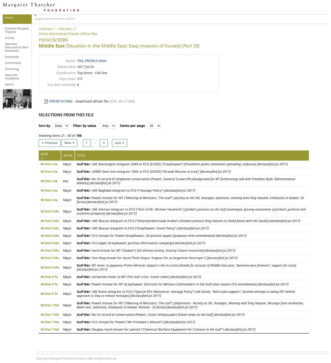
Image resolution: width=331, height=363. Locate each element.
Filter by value (84, 125)
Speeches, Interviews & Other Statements (17, 47)
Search (9, 85)
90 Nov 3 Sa (49, 164)
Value (68, 155)
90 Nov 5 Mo (50, 211)
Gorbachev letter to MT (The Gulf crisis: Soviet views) (139, 277)
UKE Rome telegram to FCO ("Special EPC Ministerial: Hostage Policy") (186, 293)
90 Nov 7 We (50, 305)
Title (81, 155)
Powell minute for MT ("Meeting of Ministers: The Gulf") (190, 200)
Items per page (132, 125)
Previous (51, 143)
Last (118, 143)
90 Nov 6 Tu (49, 277)
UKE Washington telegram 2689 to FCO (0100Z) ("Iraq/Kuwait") (182, 164)
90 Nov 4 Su (49, 190)
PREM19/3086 (61, 101)
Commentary (13, 63)
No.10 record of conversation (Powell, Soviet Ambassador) (161, 314)
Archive (9, 38)
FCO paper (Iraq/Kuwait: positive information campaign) (141, 243)
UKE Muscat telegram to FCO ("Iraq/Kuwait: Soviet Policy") (143, 228)
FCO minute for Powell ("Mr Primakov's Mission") (136, 322)
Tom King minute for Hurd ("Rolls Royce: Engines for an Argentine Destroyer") (157, 258)
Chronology (12, 69)
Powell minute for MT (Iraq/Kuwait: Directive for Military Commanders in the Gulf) (182, 284)
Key (65, 181)
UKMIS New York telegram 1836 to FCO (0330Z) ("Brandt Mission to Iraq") (154, 171)
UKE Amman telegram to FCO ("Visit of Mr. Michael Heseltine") (191, 211)
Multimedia (12, 57)
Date (44, 154)
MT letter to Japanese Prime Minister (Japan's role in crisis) (186, 267)
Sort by (44, 125)
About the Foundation (12, 77)
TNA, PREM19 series (92, 61)
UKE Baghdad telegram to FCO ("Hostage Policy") (136, 190)
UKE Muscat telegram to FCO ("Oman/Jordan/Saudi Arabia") (188, 221)
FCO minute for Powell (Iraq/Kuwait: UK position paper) (162, 235)
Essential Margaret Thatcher (17, 30)
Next (67, 143)
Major (67, 164)
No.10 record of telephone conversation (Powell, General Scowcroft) (186, 181)
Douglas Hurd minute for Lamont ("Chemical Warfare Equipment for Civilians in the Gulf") (166, 329)
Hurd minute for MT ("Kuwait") (156, 250)
